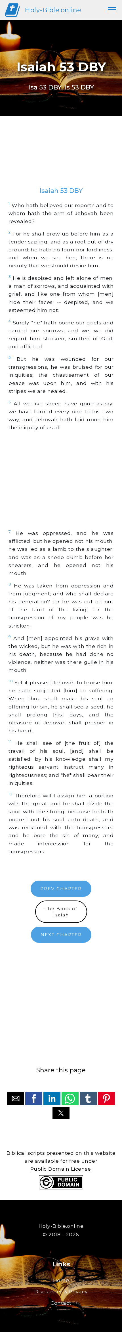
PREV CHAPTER (61, 888)
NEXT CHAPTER (61, 934)
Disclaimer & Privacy (61, 1292)
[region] (61, 157)
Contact (61, 1303)
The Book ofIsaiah (61, 911)
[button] (15, 1098)
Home (61, 1280)
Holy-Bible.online (53, 10)
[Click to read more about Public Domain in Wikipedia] (61, 1188)
